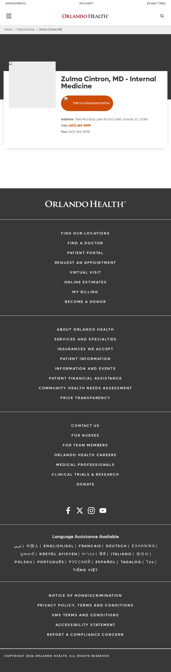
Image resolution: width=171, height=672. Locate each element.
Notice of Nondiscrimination (85, 595)
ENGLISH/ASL (59, 546)
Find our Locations (85, 233)
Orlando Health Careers (85, 455)
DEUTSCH (116, 546)
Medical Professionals (85, 464)
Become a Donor (85, 301)
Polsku (24, 562)
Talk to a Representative (91, 103)
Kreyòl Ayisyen (58, 554)
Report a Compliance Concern (85, 634)
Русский (80, 562)
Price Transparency (85, 398)
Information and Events (85, 368)
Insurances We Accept (85, 349)
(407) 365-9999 (80, 125)
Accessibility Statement (85, 624)
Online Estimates (85, 282)
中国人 (32, 546)
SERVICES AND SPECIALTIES (85, 339)
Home (8, 29)
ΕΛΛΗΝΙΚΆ (143, 546)
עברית (88, 554)
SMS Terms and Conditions (85, 615)
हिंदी (103, 554)
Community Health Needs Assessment (85, 388)
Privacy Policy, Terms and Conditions (85, 605)
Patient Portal (85, 253)
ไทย (150, 562)
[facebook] (68, 511)
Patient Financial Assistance (85, 378)
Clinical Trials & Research (85, 474)
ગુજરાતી (27, 554)
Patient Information (85, 358)
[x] (79, 511)
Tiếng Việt (85, 570)
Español (106, 562)
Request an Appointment (85, 262)
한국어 (142, 554)
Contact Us (85, 425)
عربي (18, 546)
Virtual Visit (85, 272)
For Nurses (85, 435)
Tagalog (131, 562)
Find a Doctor (25, 29)
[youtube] (102, 511)
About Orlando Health (85, 329)
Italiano (121, 554)
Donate (86, 484)
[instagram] (91, 511)
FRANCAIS (90, 546)
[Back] (8, 16)
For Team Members (85, 445)
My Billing (85, 292)
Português (50, 562)
